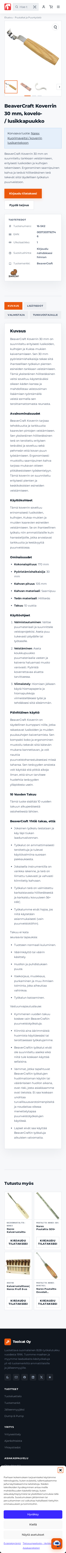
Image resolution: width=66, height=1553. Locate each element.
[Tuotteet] (51, 7)
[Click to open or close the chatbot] (56, 1543)
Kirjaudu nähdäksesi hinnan (44, 253)
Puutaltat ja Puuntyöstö (28, 17)
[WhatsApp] (7, 1377)
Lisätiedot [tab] (35, 305)
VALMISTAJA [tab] (16, 314)
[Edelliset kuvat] (6, 87)
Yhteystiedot (12, 1447)
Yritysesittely (12, 1434)
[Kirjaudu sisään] (43, 7)
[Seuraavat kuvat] (60, 87)
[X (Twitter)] (41, 1377)
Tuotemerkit (12, 1403)
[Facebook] (24, 1377)
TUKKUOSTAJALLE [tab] (45, 314)
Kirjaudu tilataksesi (23, 193)
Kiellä (33, 1524)
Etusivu (8, 17)
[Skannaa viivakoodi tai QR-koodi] (35, 7)
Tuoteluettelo (13, 1396)
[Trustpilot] (50, 1377)
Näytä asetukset (33, 1534)
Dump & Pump (14, 1416)
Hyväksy (33, 1514)
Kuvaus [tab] (13, 305)
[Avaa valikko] (58, 7)
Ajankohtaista (13, 1440)
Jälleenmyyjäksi (14, 1409)
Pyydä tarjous (19, 205)
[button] (60, 1470)
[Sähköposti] (16, 1377)
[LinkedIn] (33, 1377)
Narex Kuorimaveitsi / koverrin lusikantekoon (25, 138)
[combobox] (25, 7)
